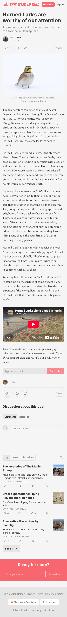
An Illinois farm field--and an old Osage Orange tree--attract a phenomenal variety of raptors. (25, 476)
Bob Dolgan (16, 37)
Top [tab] (6, 457)
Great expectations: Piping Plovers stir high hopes (21, 495)
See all (9, 548)
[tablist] (17, 417)
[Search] (61, 457)
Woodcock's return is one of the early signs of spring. (23, 531)
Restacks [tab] (24, 416)
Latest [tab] (15, 457)
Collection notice (54, 593)
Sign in (60, 4)
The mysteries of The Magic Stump (22, 468)
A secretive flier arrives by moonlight (21, 523)
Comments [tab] (10, 416)
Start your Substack (25, 602)
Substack (17, 610)
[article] (33, 476)
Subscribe (48, 4)
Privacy (31, 593)
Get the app (49, 602)
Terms (40, 593)
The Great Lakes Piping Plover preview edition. (24, 503)
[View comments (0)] (17, 48)
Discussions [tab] (27, 457)
